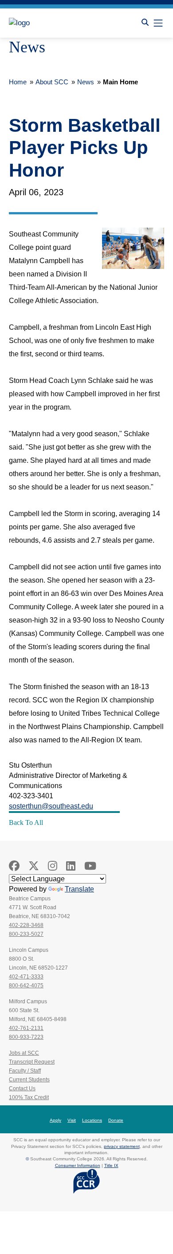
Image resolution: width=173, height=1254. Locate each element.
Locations (92, 1120)
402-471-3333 (26, 977)
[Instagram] (52, 866)
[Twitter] (33, 866)
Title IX (111, 1165)
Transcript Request (32, 1062)
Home (18, 82)
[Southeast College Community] (49, 23)
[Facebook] (14, 866)
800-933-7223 (26, 1037)
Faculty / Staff (25, 1071)
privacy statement (122, 1146)
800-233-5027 (26, 934)
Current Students (29, 1080)
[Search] (145, 22)
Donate (115, 1120)
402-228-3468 (26, 925)
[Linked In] (70, 866)
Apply (55, 1120)
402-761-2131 (26, 1028)
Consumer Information (77, 1165)
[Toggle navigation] (158, 23)
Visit (71, 1120)
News (85, 82)
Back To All (26, 822)
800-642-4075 (26, 985)
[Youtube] (90, 866)
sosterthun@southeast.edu (51, 806)
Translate (79, 889)
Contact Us (22, 1088)
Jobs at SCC (24, 1053)
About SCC (51, 82)
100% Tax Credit (29, 1097)
